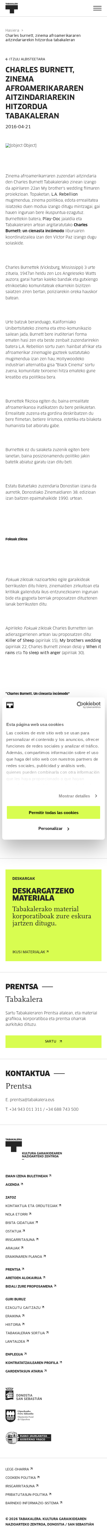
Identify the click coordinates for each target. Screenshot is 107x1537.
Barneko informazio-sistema (32, 1503)
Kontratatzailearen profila (31, 1363)
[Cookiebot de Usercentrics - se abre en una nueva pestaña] (77, 705)
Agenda (12, 1185)
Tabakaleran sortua (25, 1333)
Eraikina (13, 1316)
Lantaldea (15, 1342)
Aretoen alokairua (23, 1278)
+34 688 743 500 (62, 1110)
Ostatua (13, 1231)
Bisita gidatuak (19, 1223)
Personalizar (50, 828)
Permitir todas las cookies (53, 812)
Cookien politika (20, 1478)
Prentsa (13, 1269)
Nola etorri (16, 1214)
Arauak (12, 1248)
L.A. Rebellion (64, 194)
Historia (13, 1325)
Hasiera (12, 30)
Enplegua (14, 1354)
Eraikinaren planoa (23, 1257)
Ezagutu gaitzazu (23, 1308)
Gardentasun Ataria (24, 1371)
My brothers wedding (80, 641)
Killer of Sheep (19, 641)
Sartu (50, 1041)
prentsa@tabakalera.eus (32, 1100)
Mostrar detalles (74, 796)
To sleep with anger (42, 653)
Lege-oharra (17, 1469)
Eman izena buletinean (26, 1176)
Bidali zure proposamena (29, 1286)
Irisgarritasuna (20, 1240)
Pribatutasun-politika (26, 1495)
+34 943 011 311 (25, 1110)
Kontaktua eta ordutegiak (31, 1206)
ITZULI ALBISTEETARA (27, 59)
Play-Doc (51, 219)
